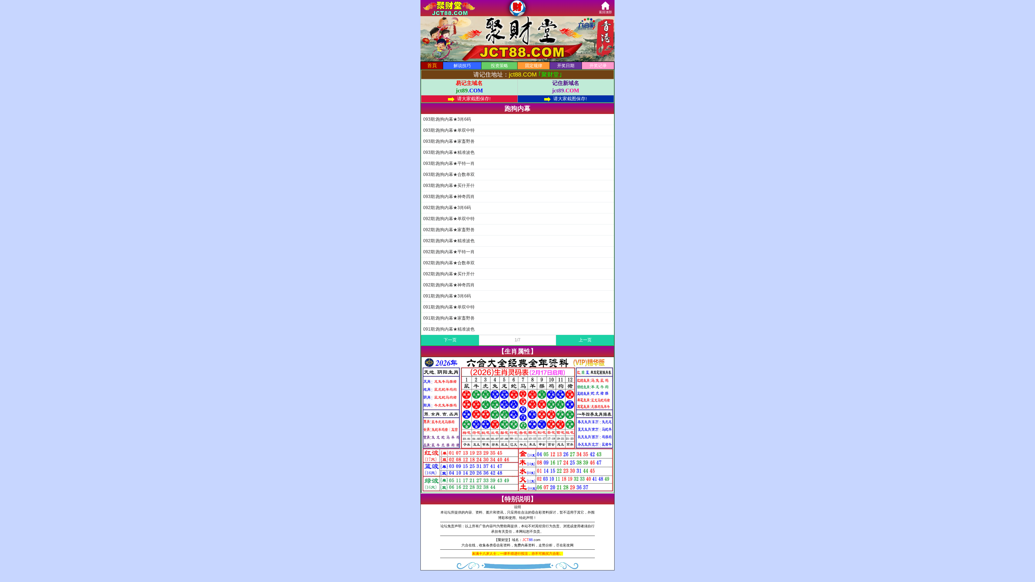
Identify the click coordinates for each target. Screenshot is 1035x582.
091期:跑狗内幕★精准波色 (449, 329)
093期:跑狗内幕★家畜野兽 (449, 141)
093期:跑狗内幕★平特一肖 (449, 163)
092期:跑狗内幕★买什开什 (449, 274)
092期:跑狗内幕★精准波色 (449, 240)
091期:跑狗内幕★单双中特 (449, 307)
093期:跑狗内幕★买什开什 (449, 185)
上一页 (585, 340)
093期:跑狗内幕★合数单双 (449, 174)
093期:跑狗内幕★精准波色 (449, 152)
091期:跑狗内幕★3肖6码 (447, 296)
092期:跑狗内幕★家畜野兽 (449, 229)
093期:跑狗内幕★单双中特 (449, 130)
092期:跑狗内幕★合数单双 (449, 263)
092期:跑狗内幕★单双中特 (449, 218)
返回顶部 (605, 12)
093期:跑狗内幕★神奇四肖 (449, 196)
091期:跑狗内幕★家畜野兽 (449, 318)
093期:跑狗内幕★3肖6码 (447, 119)
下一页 (450, 340)
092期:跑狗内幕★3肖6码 (447, 207)
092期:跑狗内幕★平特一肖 (449, 252)
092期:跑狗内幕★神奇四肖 (449, 285)
